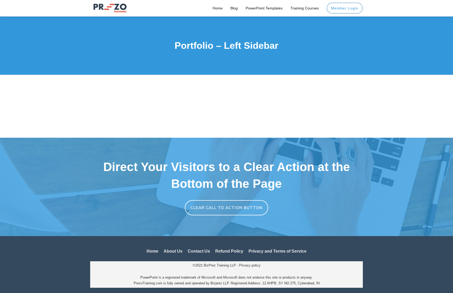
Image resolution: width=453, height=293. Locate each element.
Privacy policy (250, 265)
